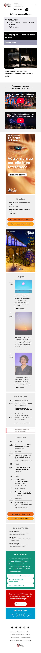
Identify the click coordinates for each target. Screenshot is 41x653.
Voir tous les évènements (20, 514)
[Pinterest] (12, 627)
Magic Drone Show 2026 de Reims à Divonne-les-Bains (23, 457)
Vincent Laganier (14, 531)
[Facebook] (12, 615)
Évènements (14, 27)
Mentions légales (15, 637)
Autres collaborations (16, 585)
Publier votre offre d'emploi (20, 224)
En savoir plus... (20, 308)
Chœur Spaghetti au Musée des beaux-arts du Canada (23, 504)
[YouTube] (29, 615)
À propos (13, 631)
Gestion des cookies (25, 637)
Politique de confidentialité (17, 634)
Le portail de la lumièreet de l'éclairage (18, 5)
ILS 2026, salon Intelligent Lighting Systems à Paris (21, 481)
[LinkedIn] (18, 615)
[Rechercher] (26, 9)
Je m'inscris (20, 604)
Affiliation (28, 634)
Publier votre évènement (20, 518)
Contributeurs (20, 631)
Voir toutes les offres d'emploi (20, 219)
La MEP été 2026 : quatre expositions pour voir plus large (23, 469)
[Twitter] (23, 615)
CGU (28, 631)
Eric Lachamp (13, 537)
